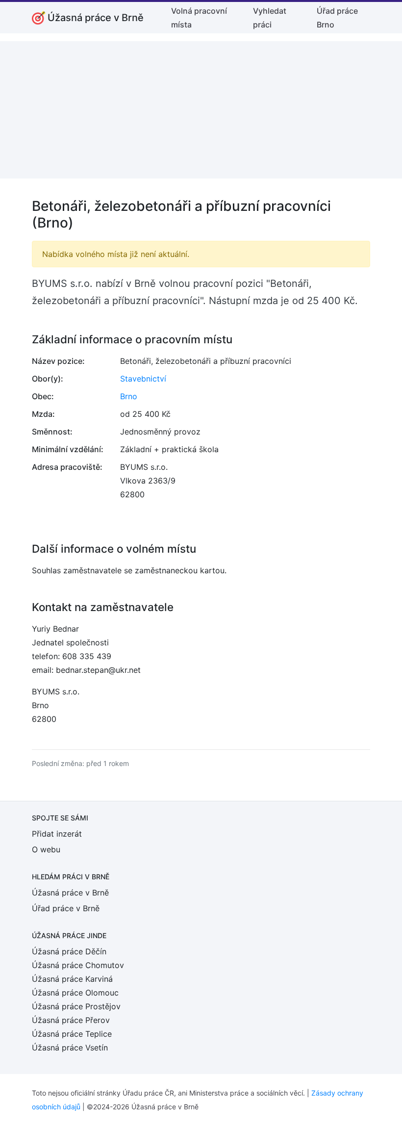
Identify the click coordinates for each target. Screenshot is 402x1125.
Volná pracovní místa (199, 17)
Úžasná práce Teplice (72, 1034)
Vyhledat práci (269, 17)
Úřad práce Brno (337, 17)
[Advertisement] (201, 110)
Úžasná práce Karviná (72, 979)
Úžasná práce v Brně (70, 892)
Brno (128, 396)
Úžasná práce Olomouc (75, 992)
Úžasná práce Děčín (69, 951)
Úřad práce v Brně (66, 908)
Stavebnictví (143, 379)
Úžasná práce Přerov (71, 1020)
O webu (46, 849)
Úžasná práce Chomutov (78, 965)
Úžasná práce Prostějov (76, 1006)
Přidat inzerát (57, 834)
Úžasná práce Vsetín (70, 1047)
